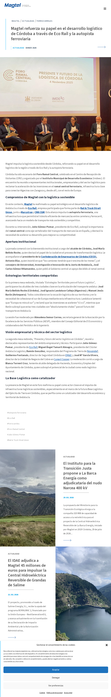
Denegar (56, 677)
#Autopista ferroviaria (16, 412)
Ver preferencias (55, 685)
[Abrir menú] (105, 8)
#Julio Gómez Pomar (16, 434)
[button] (106, 645)
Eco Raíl (33, 347)
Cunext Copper (61, 359)
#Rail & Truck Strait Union (18, 440)
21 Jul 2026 (13, 594)
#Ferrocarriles (13, 423)
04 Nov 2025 (31, 47)
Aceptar (55, 669)
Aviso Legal (68, 693)
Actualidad (18, 47)
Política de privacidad (55, 693)
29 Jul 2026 (68, 497)
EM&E (68, 355)
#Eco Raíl (11, 418)
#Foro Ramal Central (16, 429)
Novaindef (92, 351)
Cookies (42, 693)
